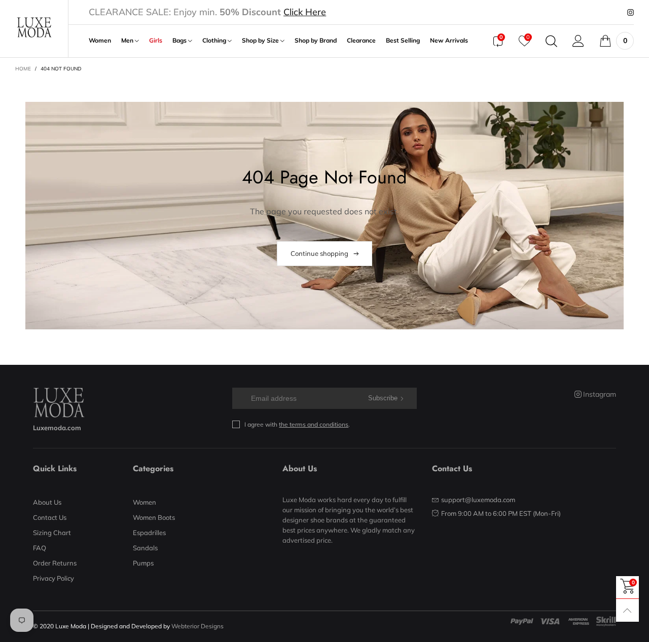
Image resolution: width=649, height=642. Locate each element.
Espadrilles (149, 532)
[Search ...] (551, 41)
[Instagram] (630, 13)
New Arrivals (449, 40)
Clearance (361, 40)
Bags (180, 40)
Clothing (215, 40)
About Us (47, 502)
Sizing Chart (52, 532)
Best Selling (403, 40)
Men (128, 40)
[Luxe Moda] (34, 27)
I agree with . (297, 424)
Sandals (145, 548)
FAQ (39, 548)
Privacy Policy (53, 578)
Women (100, 40)
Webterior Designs (197, 626)
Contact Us (49, 517)
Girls (155, 40)
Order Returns (55, 563)
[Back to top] (627, 610)
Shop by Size (261, 40)
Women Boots (154, 517)
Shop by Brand (316, 40)
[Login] (578, 41)
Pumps (143, 563)
